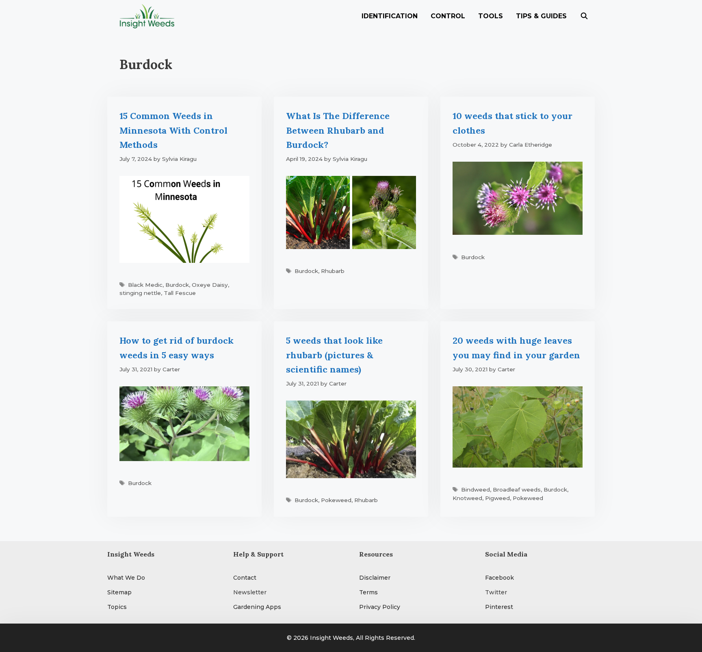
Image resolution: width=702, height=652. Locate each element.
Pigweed (497, 498)
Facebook (499, 577)
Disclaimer (374, 577)
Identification (390, 16)
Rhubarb (332, 271)
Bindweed (475, 489)
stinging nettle (140, 293)
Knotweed (467, 498)
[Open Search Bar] (584, 16)
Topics (117, 607)
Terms (368, 592)
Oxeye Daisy (210, 285)
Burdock (177, 285)
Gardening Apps (257, 607)
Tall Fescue (180, 293)
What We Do (126, 577)
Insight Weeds (331, 637)
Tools (490, 16)
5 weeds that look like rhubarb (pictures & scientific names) (334, 355)
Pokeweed (336, 500)
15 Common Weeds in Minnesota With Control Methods (173, 130)
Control (448, 16)
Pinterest (499, 607)
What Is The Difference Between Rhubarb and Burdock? (338, 130)
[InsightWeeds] (149, 16)
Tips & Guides (541, 16)
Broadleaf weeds (517, 489)
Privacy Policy (379, 607)
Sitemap (119, 592)
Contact (244, 577)
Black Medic (145, 285)
